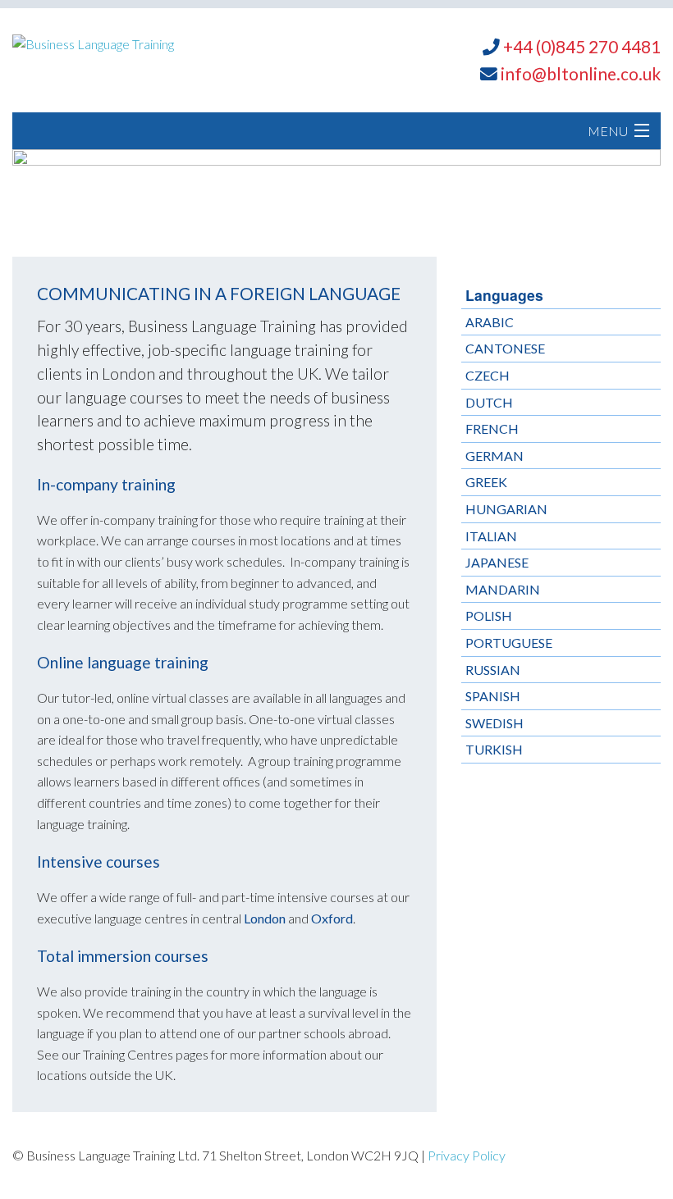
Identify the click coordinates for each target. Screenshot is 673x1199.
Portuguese (508, 642)
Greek (486, 482)
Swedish (494, 723)
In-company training (106, 484)
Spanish (492, 696)
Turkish (494, 749)
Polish (488, 615)
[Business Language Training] (93, 42)
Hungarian (506, 509)
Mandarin (502, 589)
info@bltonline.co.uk (581, 73)
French (492, 428)
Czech (487, 375)
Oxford (332, 918)
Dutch (489, 402)
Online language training (122, 662)
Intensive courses (98, 861)
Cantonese (505, 348)
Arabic (489, 322)
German (494, 455)
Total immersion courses (122, 955)
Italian (491, 536)
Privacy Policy (467, 1155)
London (265, 918)
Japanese (497, 562)
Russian (492, 669)
